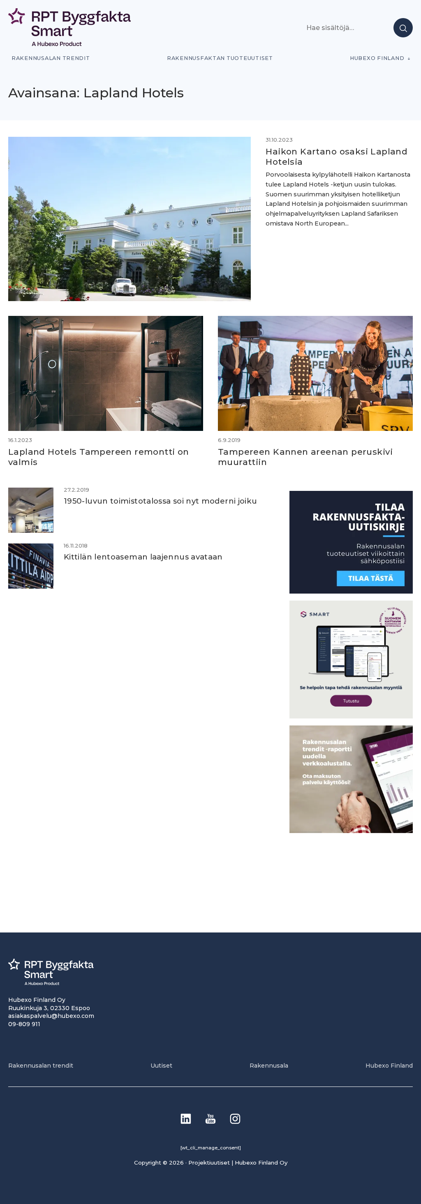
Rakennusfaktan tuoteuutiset (220, 58)
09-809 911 (24, 1024)
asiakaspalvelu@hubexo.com (51, 1016)
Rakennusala (269, 1065)
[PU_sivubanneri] (351, 831)
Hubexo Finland (377, 58)
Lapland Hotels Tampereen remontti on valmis (98, 457)
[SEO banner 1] (351, 716)
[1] (351, 591)
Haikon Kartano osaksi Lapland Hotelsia (336, 156)
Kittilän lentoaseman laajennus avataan (143, 557)
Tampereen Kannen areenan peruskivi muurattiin (305, 457)
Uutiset (161, 1065)
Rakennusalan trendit (51, 58)
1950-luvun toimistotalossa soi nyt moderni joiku (160, 501)
